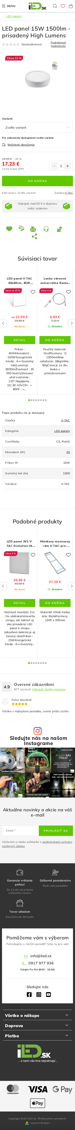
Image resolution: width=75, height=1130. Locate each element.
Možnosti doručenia (21, 144)
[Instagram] (38, 994)
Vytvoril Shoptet (40, 1122)
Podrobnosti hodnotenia (58, 44)
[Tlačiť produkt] (34, 229)
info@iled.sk (41, 956)
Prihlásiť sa (56, 831)
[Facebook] (29, 994)
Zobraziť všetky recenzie (49, 689)
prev (3, 323)
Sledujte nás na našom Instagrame (38, 740)
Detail (20, 340)
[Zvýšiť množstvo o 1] (67, 166)
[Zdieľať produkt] (35, 236)
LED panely (62, 431)
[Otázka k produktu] (47, 229)
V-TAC (69, 192)
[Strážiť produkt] (60, 229)
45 (68, 452)
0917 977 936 (41, 963)
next (71, 323)
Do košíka (37, 181)
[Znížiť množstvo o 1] (54, 166)
